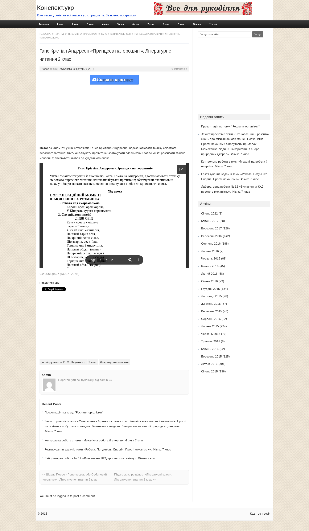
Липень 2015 (210, 326)
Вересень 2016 (211, 236)
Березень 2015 (211, 356)
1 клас (60, 24)
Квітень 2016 (210, 266)
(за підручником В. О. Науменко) (76, 34)
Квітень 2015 (210, 349)
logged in (63, 496)
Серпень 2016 (211, 243)
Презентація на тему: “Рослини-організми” (74, 412)
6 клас (136, 24)
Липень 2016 (210, 251)
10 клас (197, 24)
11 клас (213, 24)
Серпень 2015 (211, 318)
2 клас (75, 24)
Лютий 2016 (209, 273)
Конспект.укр (55, 7)
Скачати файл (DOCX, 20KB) (59, 273)
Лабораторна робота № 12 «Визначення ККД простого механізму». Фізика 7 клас (100, 458)
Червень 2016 (210, 258)
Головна (44, 24)
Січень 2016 (209, 281)
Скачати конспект (115, 79)
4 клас (105, 24)
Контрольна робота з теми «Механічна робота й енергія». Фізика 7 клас (94, 440)
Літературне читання (114, 362)
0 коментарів (179, 69)
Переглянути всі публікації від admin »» (85, 379)
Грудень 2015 (210, 288)
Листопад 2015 (211, 296)
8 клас (166, 24)
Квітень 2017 (210, 220)
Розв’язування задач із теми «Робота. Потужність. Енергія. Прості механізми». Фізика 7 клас (108, 449)
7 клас (151, 24)
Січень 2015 (209, 371)
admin (53, 69)
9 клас (181, 24)
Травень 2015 (210, 341)
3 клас (90, 24)
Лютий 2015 (209, 363)
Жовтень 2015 (211, 303)
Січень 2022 (209, 213)
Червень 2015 (210, 333)
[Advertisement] (114, 114)
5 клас (120, 24)
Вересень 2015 (211, 311)
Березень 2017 (211, 228)
